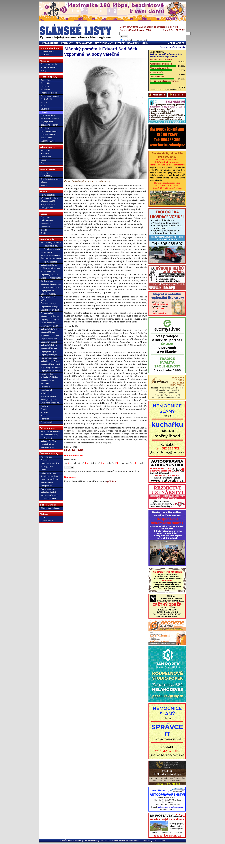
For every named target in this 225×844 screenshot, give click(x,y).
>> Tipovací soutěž (49, 262)
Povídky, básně (47, 467)
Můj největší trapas (48, 352)
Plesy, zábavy (46, 176)
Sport (43, 106)
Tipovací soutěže (48, 195)
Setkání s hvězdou (48, 294)
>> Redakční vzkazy (49, 246)
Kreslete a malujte (48, 396)
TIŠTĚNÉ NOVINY (103, 43)
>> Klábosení (46, 252)
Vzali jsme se (46, 486)
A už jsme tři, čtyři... (48, 489)
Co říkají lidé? (46, 99)
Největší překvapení (49, 339)
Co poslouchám (47, 313)
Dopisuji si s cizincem (50, 287)
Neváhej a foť (46, 390)
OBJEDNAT (45, 55)
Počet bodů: (70, 459)
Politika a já (45, 387)
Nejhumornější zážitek (50, 336)
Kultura (44, 102)
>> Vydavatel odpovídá (50, 255)
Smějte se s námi (48, 204)
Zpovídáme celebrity (49, 125)
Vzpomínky (45, 150)
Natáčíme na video (48, 473)
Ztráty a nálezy (47, 220)
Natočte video (46, 393)
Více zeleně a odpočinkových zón (164, 81)
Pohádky (44, 412)
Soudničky (45, 109)
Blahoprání (45, 154)
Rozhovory (45, 90)
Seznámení (45, 227)
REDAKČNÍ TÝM (84, 43)
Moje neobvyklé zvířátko (51, 278)
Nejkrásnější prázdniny (50, 368)
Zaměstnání (46, 224)
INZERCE (120, 43)
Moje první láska (47, 380)
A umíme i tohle (47, 483)
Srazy (43, 163)
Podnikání (45, 128)
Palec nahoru (46, 457)
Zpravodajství (46, 80)
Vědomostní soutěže (49, 198)
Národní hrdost (47, 374)
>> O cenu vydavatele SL (51, 243)
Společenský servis (49, 64)
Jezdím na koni (47, 281)
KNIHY (145, 43)
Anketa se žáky (47, 422)
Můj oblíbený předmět (50, 310)
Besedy (44, 185)
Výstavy (44, 182)
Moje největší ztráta (49, 348)
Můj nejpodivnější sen (50, 361)
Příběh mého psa (48, 271)
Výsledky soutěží (48, 201)
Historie (44, 112)
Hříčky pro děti (47, 208)
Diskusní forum (47, 521)
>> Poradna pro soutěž (50, 249)
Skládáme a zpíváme (49, 479)
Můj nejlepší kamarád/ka (51, 284)
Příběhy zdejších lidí (49, 93)
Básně (43, 416)
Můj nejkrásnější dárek (50, 371)
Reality (44, 233)
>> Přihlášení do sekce (50, 431)
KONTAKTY (67, 43)
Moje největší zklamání (50, 364)
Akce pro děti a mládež (160, 68)
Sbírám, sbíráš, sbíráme (50, 268)
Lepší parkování (157, 77)
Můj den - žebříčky (48, 441)
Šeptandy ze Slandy (49, 131)
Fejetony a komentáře (50, 463)
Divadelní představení (50, 179)
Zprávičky (45, 86)
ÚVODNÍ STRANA (49, 43)
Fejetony (44, 406)
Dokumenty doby (48, 115)
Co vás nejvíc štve (48, 499)
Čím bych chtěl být (48, 303)
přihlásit (111, 481)
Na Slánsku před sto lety (51, 118)
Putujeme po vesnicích (50, 96)
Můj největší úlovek (49, 265)
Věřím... (44, 300)
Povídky (44, 409)
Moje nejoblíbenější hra (50, 320)
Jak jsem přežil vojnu (49, 495)
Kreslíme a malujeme (49, 476)
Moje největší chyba (49, 355)
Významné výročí (48, 141)
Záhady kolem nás (48, 297)
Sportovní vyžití (156, 72)
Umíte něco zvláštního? (50, 403)
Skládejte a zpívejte (49, 400)
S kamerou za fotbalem (50, 508)
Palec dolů (45, 460)
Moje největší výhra (49, 345)
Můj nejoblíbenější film (50, 316)
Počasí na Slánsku (48, 67)
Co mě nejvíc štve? (48, 323)
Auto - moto (45, 217)
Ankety (43, 71)
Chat (43, 517)
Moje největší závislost (50, 329)
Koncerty (44, 173)
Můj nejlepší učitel (48, 492)
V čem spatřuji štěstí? (49, 326)
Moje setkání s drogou (50, 307)
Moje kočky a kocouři (49, 275)
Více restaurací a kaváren (161, 60)
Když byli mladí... (48, 122)
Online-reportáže (48, 134)
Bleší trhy (44, 230)
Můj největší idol (47, 291)
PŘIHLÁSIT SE (176, 43)
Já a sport (45, 384)
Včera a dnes (46, 138)
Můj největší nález (48, 332)
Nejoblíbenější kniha (49, 377)
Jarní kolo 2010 (47, 447)
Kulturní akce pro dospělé (161, 64)
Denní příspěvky (47, 444)
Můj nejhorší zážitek (49, 342)
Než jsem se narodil (49, 358)
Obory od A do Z (47, 51)
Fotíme (43, 470)
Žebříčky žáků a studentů (51, 259)
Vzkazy (44, 160)
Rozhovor (45, 419)
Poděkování (46, 157)
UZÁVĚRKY (133, 43)
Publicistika (45, 83)
